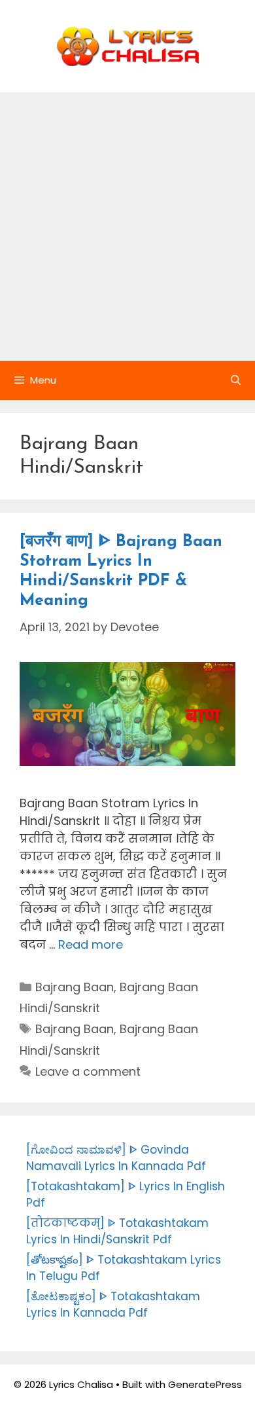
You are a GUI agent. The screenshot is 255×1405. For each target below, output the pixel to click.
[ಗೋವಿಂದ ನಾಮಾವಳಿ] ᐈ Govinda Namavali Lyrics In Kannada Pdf (116, 1158)
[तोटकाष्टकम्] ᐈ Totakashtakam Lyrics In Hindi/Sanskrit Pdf (117, 1231)
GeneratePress (205, 1384)
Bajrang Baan (74, 987)
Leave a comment (88, 1071)
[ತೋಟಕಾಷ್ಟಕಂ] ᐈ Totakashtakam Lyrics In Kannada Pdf (113, 1304)
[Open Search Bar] (235, 380)
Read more (90, 944)
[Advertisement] (127, 226)
